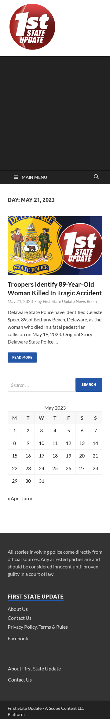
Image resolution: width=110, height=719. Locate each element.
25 (55, 468)
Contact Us (19, 618)
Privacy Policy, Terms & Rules (38, 627)
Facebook (18, 638)
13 (82, 443)
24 (41, 468)
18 (55, 455)
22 (14, 468)
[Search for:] (55, 385)
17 (41, 455)
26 (68, 468)
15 (14, 455)
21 (95, 455)
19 (68, 455)
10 (41, 443)
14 (95, 443)
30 (28, 481)
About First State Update (34, 668)
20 (82, 455)
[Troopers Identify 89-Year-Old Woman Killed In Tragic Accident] (55, 248)
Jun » (26, 498)
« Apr (13, 498)
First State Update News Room (70, 301)
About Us (18, 609)
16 (28, 455)
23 (28, 468)
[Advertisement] (55, 111)
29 (14, 481)
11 (55, 443)
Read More (20, 356)
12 (68, 443)
